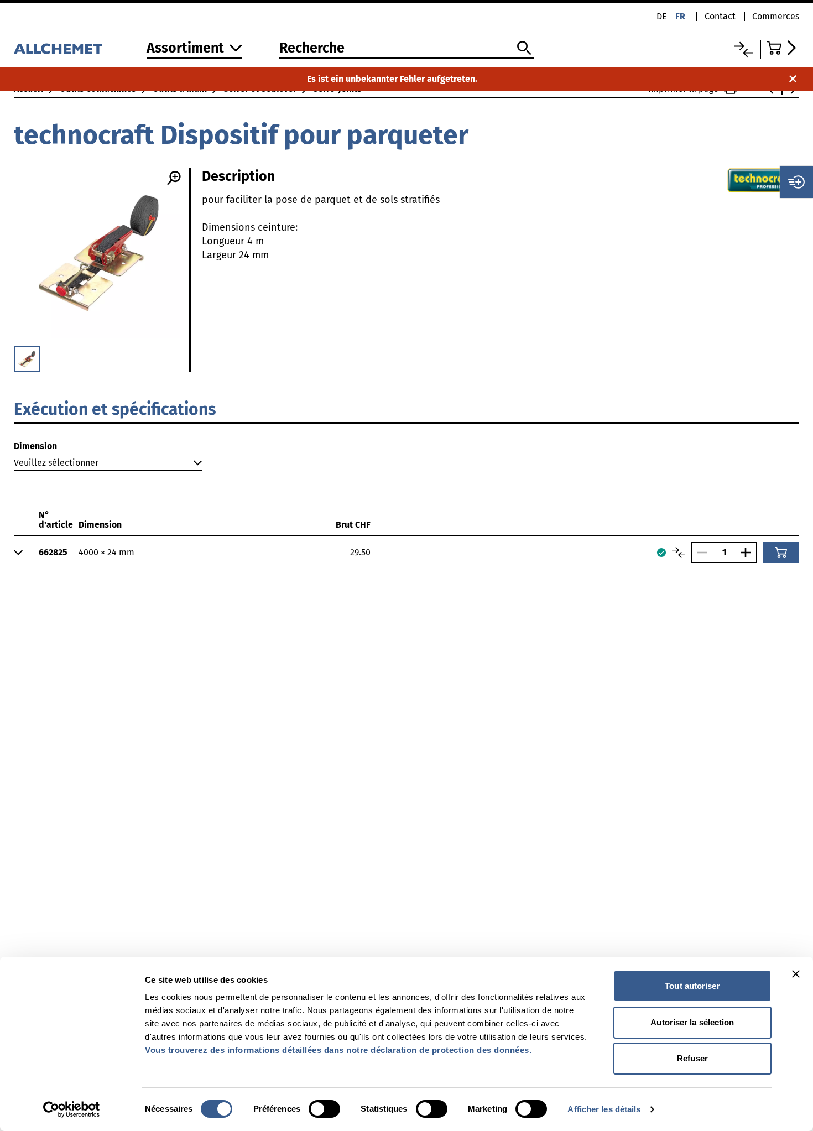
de (661, 16)
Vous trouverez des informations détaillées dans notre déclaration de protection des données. (338, 1050)
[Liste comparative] (743, 49)
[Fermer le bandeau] (796, 974)
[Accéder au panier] (783, 47)
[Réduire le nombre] (699, 552)
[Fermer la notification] (792, 78)
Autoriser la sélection (692, 1022)
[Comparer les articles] (678, 552)
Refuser (692, 1058)
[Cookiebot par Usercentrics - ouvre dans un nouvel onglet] (71, 1109)
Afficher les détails (603, 1109)
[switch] (324, 1109)
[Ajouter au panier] (781, 552)
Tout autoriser (692, 986)
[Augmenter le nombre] (748, 552)
